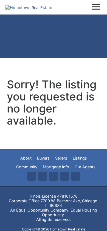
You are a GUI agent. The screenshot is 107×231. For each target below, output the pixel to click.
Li (53, 176)
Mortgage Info (56, 166)
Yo (75, 176)
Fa (31, 176)
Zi (64, 176)
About (26, 158)
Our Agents (85, 166)
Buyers (43, 158)
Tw (42, 176)
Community (26, 166)
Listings (80, 158)
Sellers (61, 158)
